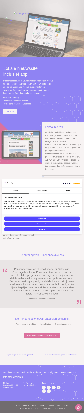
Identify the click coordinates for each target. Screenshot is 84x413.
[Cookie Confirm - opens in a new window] (71, 183)
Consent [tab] (15, 190)
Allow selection (42, 224)
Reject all (42, 229)
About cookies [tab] (42, 190)
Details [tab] (68, 190)
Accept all (42, 218)
